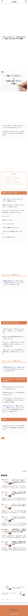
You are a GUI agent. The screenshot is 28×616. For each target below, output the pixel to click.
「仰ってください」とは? (9, 176)
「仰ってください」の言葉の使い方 (12, 178)
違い (3, 438)
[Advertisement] (14, 19)
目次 (12, 173)
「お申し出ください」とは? (10, 180)
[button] (25, 346)
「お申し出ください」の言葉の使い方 (13, 182)
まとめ (5, 187)
